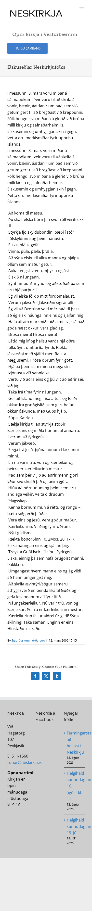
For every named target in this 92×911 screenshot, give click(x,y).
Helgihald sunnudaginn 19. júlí (74, 826)
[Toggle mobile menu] (82, 7)
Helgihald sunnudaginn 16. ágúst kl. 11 (74, 786)
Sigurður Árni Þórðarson (28, 640)
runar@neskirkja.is (24, 762)
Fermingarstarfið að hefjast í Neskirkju (74, 742)
